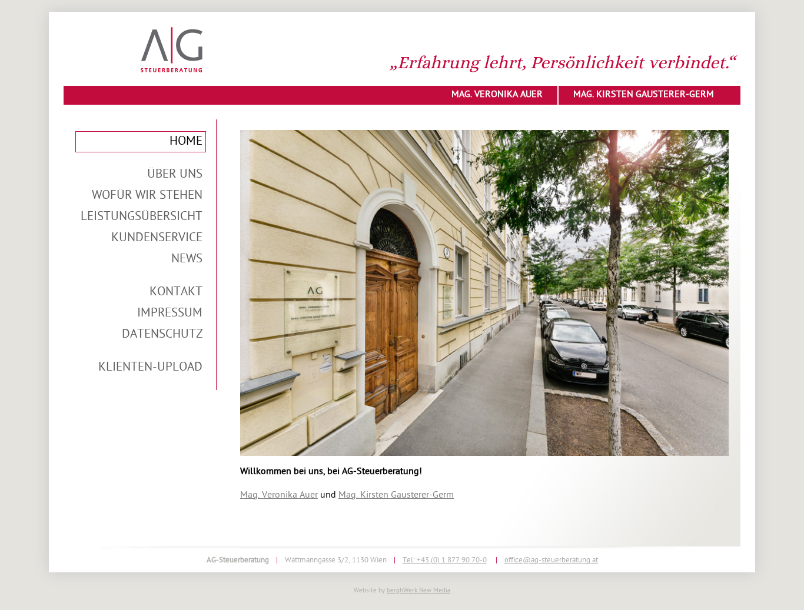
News (186, 259)
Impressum (169, 313)
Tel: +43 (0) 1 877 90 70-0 (445, 560)
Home (186, 142)
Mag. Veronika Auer (497, 95)
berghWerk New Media (418, 590)
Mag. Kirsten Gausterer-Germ (643, 95)
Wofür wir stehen (147, 196)
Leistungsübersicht (141, 217)
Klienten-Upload (150, 367)
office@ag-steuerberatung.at (551, 560)
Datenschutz (162, 334)
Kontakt (175, 292)
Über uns (174, 174)
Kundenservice (156, 238)
